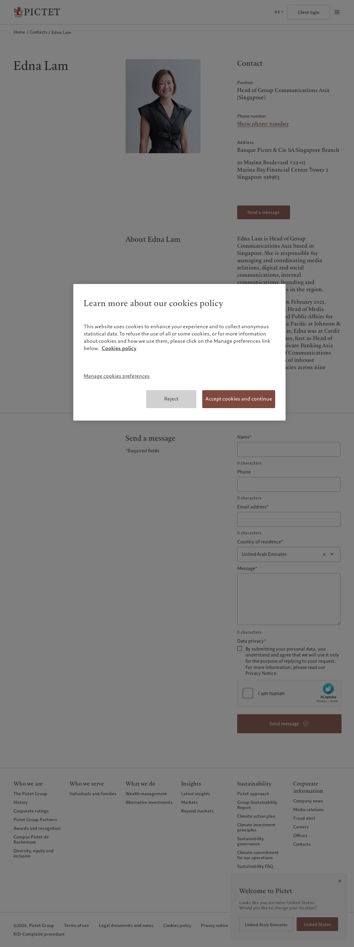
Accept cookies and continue (238, 398)
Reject (171, 398)
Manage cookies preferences (117, 376)
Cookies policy (119, 348)
